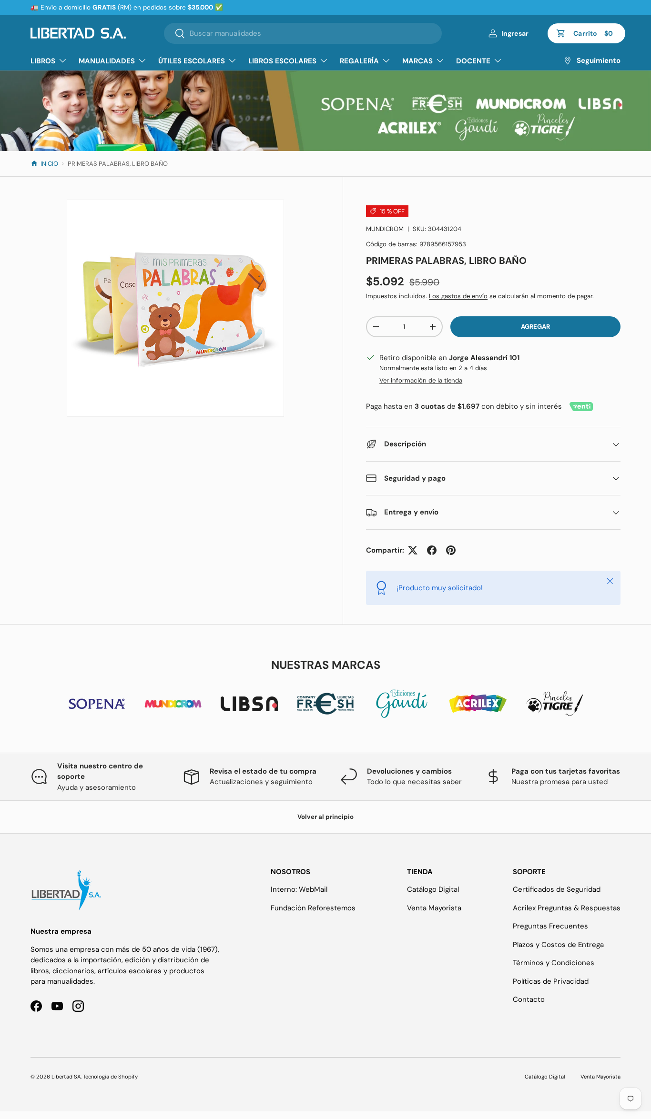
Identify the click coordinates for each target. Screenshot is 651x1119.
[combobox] (303, 33)
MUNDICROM (385, 229)
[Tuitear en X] (412, 550)
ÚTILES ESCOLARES (191, 61)
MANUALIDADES (107, 61)
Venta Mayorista (434, 908)
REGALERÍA (359, 61)
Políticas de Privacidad (551, 981)
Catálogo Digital (433, 889)
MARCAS (417, 61)
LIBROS (43, 61)
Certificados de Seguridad (556, 889)
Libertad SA (66, 1076)
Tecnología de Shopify (110, 1076)
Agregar (535, 327)
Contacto (529, 999)
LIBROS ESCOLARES (282, 61)
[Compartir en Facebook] (431, 550)
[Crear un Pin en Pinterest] (450, 550)
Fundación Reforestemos (313, 908)
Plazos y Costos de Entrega (558, 944)
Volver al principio (325, 817)
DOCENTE (473, 61)
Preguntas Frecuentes (550, 926)
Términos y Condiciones (553, 963)
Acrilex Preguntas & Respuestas (566, 908)
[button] (586, 33)
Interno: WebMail (299, 889)
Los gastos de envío (458, 296)
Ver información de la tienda (420, 380)
